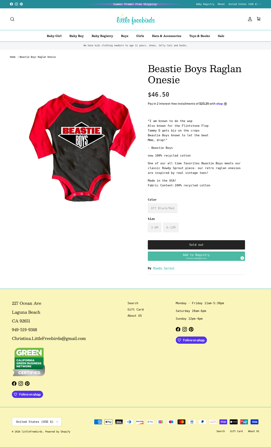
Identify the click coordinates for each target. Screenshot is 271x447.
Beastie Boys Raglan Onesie (38, 57)
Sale (221, 35)
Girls (140, 35)
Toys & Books (199, 35)
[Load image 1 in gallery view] (82, 148)
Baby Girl (54, 35)
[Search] (12, 19)
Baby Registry (205, 4)
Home (12, 57)
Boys (124, 35)
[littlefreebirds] (135, 19)
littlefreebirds (32, 431)
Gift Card (136, 309)
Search (133, 303)
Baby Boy (76, 35)
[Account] (249, 19)
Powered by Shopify (57, 431)
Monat (221, 4)
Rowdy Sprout (164, 268)
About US (135, 315)
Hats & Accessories (166, 35)
